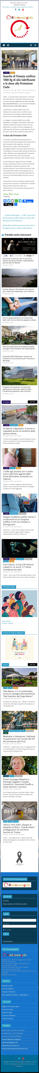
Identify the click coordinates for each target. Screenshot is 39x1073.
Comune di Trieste (7, 1009)
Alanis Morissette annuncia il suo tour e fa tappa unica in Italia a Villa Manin (19, 226)
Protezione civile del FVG (17, 92)
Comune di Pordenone (9, 1015)
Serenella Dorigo (20, 834)
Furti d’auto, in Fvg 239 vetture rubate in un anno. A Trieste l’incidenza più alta (18, 567)
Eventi (10, 688)
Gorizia (13, 559)
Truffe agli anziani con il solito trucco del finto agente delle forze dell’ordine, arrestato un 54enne (18, 475)
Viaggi (5, 733)
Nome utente (7, 918)
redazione (19, 90)
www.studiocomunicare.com (10, 1045)
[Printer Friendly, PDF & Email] (11, 194)
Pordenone (22, 513)
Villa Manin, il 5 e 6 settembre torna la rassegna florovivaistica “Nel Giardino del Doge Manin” (19, 694)
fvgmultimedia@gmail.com (10, 1042)
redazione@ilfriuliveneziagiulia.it (11, 1039)
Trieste (13, 468)
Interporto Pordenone (8, 992)
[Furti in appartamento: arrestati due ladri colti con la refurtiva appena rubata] (19, 298)
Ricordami (8, 930)
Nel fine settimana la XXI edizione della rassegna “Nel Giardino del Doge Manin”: (19, 347)
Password (6, 924)
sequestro (27, 92)
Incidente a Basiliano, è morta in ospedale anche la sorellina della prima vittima (19, 431)
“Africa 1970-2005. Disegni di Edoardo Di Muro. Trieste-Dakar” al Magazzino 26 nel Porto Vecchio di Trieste (19, 828)
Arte (5, 688)
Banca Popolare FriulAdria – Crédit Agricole (15, 995)
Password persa (8, 941)
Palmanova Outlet (7, 986)
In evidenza (14, 425)
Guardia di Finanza (30, 90)
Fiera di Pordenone (7, 989)
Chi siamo (6, 901)
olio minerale (6, 92)
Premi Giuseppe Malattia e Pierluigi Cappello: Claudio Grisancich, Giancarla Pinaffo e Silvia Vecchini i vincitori (18, 783)
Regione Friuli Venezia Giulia (10, 1006)
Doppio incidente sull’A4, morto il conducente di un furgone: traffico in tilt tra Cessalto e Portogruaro (19, 520)
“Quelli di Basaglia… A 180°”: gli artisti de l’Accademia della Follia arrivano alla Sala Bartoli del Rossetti (19, 218)
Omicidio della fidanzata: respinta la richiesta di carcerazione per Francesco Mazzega (19, 358)
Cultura (6, 731)
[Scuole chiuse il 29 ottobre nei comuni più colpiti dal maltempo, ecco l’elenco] (19, 270)
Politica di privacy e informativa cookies (15, 904)
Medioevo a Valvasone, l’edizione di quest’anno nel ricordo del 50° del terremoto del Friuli (19, 739)
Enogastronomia (14, 731)
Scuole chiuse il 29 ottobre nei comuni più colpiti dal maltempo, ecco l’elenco (18, 290)
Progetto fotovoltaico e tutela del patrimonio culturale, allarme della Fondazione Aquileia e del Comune (17, 389)
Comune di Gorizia (7, 1018)
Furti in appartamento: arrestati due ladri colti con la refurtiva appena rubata (19, 319)
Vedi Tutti (32, 402)
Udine (12, 72)
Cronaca (6, 72)
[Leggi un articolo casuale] (35, 45)
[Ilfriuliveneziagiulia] (4, 45)
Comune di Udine (7, 1012)
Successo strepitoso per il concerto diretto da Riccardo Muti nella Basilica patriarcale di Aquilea (18, 260)
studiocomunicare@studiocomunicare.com (15, 1048)
